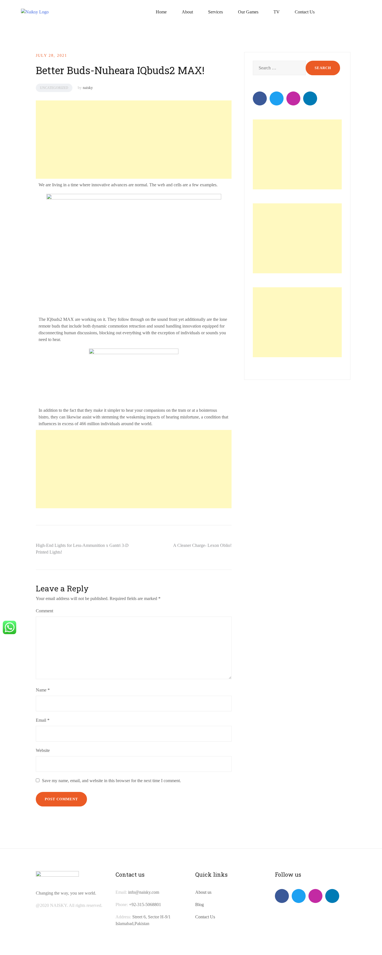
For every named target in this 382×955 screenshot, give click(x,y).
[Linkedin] (310, 98)
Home (161, 12)
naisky (88, 88)
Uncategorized (54, 88)
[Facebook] (260, 98)
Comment (44, 610)
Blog (199, 904)
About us (203, 892)
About (187, 12)
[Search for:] (279, 68)
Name (43, 690)
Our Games (248, 12)
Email (42, 720)
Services (215, 12)
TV (276, 12)
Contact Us (305, 12)
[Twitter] (277, 98)
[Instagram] (293, 98)
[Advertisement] (133, 139)
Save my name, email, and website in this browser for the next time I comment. (111, 780)
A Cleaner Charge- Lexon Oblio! (202, 545)
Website (43, 750)
